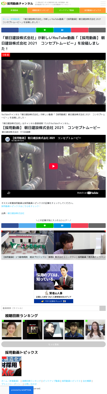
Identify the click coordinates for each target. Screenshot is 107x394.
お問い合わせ (30, 384)
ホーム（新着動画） (12, 19)
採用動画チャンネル (20, 3)
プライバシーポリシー (11, 384)
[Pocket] (79, 30)
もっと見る (53, 344)
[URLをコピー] (97, 30)
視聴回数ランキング (31, 380)
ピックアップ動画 (51, 380)
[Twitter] (27, 30)
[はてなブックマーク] (62, 30)
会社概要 (87, 380)
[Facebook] (10, 30)
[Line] (45, 30)
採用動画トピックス (71, 380)
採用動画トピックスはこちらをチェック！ (21, 206)
